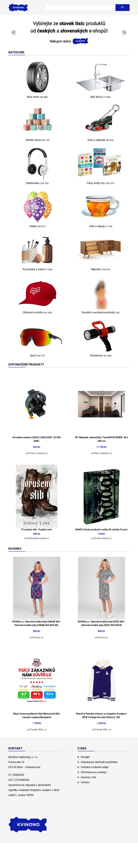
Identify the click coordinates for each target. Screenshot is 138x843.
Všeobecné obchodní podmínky (99, 762)
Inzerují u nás (88, 777)
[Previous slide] (13, 32)
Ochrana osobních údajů (95, 767)
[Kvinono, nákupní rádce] (69, 42)
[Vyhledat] (122, 7)
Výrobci (85, 782)
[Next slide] (124, 32)
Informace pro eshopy (94, 772)
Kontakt (85, 757)
